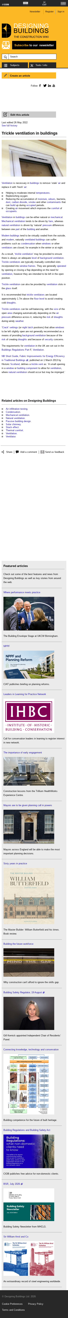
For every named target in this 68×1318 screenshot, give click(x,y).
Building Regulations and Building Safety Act (26, 1130)
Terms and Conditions (13, 1310)
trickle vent (37, 364)
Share (9, 452)
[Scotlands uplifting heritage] (28, 1275)
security (49, 339)
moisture (42, 199)
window (10, 368)
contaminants (54, 202)
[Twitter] (44, 85)
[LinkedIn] (49, 85)
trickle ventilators (36, 294)
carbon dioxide (19, 202)
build (12, 205)
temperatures (43, 192)
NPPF (6, 646)
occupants (11, 211)
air (59, 183)
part (18, 229)
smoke (32, 202)
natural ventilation (11, 225)
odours (51, 199)
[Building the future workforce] (28, 975)
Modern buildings (10, 235)
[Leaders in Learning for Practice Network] (28, 732)
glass (8, 288)
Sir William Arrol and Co (15, 1236)
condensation (28, 243)
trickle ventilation (24, 254)
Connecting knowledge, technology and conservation (31, 1049)
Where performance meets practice (21, 592)
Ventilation (7, 183)
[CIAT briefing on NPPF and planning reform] (28, 677)
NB (3, 356)
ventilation (7, 274)
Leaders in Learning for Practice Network (24, 694)
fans (51, 221)
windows (46, 243)
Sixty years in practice (15, 863)
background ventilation (52, 258)
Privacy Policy (35, 1304)
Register (49, 11)
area (9, 313)
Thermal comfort (14, 430)
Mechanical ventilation (13, 221)
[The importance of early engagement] (28, 784)
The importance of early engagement (22, 752)
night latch (27, 327)
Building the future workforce (18, 943)
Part (27, 349)
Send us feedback (54, 452)
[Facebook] (40, 85)
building (31, 229)
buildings (34, 183)
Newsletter (35, 11)
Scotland (15, 364)
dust (8, 202)
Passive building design (18, 421)
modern (10, 239)
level (34, 258)
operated (61, 266)
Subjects (14, 65)
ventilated (30, 239)
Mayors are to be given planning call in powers (27, 805)
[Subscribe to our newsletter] (29, 48)
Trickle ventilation (11, 284)
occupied (31, 205)
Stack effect (12, 427)
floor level (39, 298)
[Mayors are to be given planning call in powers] (28, 843)
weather (19, 321)
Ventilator (10, 436)
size (56, 309)
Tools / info (41, 65)
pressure (47, 225)
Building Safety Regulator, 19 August (22, 992)
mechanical (57, 217)
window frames (27, 266)
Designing (35, 400)
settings (14, 327)
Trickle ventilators (11, 262)
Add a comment (28, 452)
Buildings (6, 349)
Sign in (60, 11)
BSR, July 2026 (11, 1184)
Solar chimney (13, 424)
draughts (11, 302)
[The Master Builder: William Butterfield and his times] (28, 923)
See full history (9, 125)
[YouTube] (53, 85)
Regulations (18, 349)
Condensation (13, 412)
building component (27, 368)
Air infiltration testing (16, 409)
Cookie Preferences (12, 1304)
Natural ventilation (15, 418)
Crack (5, 327)
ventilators (7, 247)
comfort (55, 208)
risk (48, 317)
